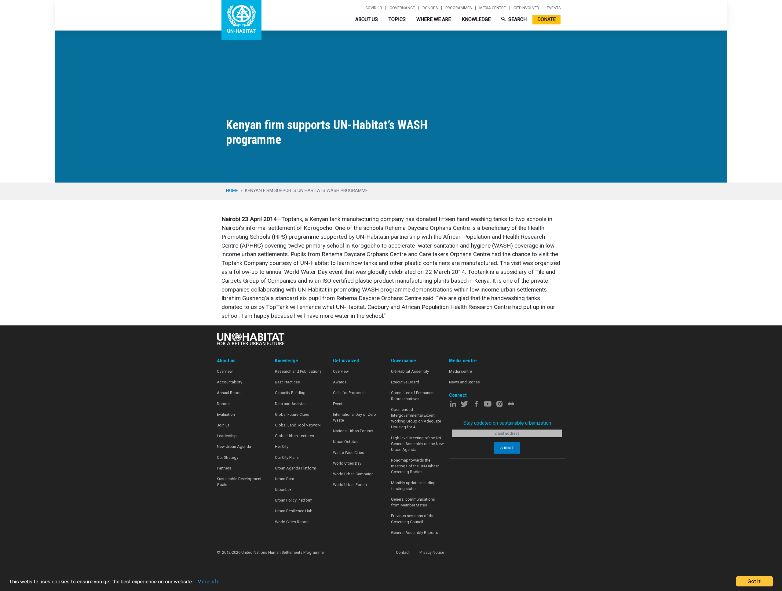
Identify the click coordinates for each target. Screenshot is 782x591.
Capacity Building (290, 392)
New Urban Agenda (234, 446)
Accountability (229, 382)
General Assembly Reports (414, 532)
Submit (507, 448)
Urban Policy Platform (293, 500)
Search (517, 19)
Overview (225, 371)
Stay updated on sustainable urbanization (507, 423)
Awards (340, 382)
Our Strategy (227, 457)
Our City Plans (287, 457)
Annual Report (229, 392)
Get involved (526, 8)
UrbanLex (283, 489)
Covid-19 (373, 8)
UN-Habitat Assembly (410, 371)
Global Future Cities (292, 414)
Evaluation (226, 414)
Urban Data (284, 479)
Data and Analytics (291, 403)
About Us (366, 19)
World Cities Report (292, 522)
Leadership (227, 435)
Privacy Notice (431, 552)
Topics (397, 19)
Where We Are (433, 19)
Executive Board (405, 382)
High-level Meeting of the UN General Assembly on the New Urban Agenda (417, 444)
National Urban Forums (353, 431)
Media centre (492, 8)
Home (232, 190)
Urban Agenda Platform (295, 468)
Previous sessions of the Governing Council (412, 518)
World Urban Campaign (353, 474)
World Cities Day (347, 463)
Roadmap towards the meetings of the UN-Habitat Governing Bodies (415, 466)
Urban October (346, 441)
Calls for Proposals (350, 392)
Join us (223, 425)
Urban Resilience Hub (293, 511)
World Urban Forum (350, 484)
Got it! (754, 581)
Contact (403, 552)
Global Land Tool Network (297, 425)
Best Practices (287, 382)
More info (208, 581)
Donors (430, 8)
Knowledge (476, 19)
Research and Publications (298, 371)
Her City (281, 446)
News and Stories (464, 382)
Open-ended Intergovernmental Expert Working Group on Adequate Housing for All (416, 418)
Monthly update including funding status (413, 485)
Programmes (458, 8)
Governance (402, 8)
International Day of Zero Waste (354, 417)
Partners (224, 468)
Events (554, 8)
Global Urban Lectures (294, 435)
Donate (546, 19)
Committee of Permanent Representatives (413, 395)
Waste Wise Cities (348, 452)
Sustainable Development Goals (239, 482)
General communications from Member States (413, 502)
